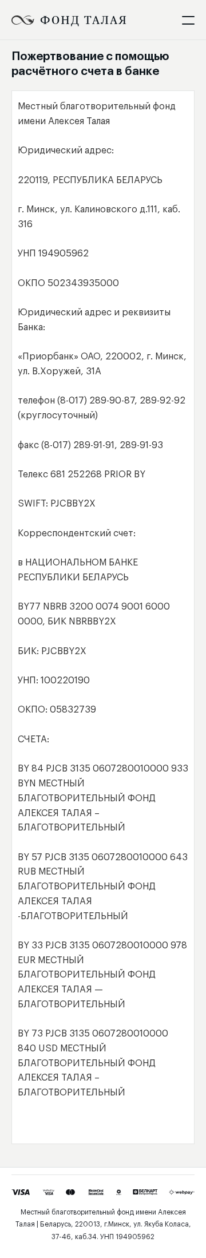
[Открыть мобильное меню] (188, 20)
